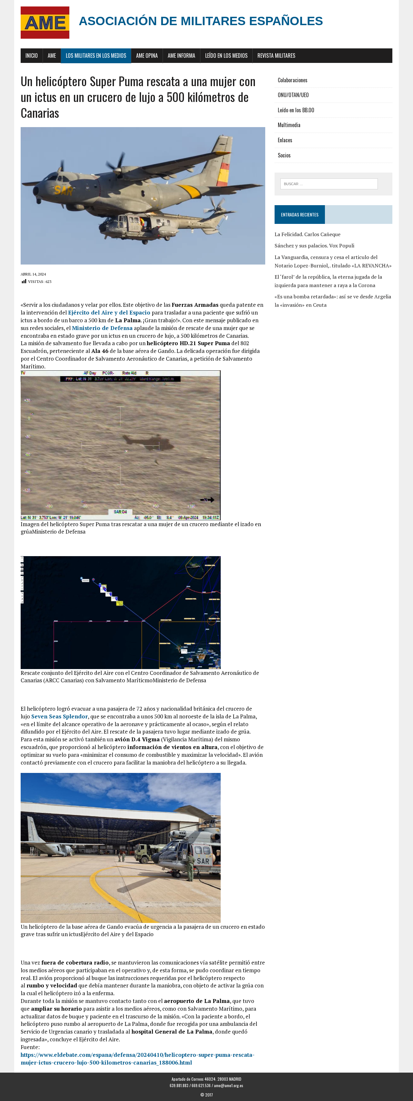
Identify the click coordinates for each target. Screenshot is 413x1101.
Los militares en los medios (96, 55)
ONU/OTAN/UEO (293, 95)
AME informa (181, 55)
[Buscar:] (329, 183)
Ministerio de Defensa (102, 328)
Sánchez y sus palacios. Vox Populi (314, 245)
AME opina (147, 55)
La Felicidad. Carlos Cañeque (307, 234)
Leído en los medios (226, 55)
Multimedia (289, 125)
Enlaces (285, 140)
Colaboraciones (292, 80)
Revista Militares (276, 55)
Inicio (31, 55)
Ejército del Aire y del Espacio (109, 312)
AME (52, 55)
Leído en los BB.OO (296, 110)
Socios (284, 155)
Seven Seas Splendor (59, 716)
